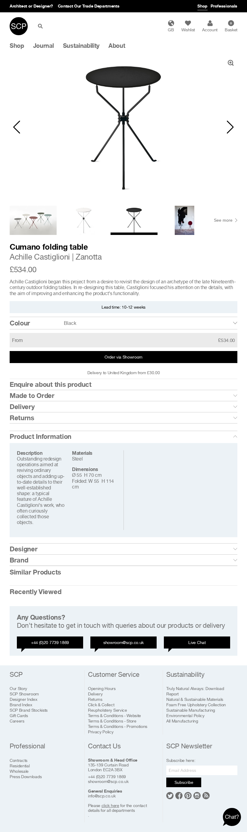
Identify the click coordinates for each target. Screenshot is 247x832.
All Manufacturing (182, 720)
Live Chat (196, 642)
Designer (23, 549)
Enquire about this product (51, 384)
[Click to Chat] (232, 817)
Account (209, 29)
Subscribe (183, 782)
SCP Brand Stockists (29, 710)
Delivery (22, 407)
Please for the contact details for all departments (117, 808)
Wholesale (19, 771)
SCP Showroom (24, 693)
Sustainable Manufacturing (190, 710)
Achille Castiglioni (40, 256)
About (116, 45)
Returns (22, 418)
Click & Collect (101, 704)
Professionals (224, 5)
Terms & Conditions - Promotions (117, 726)
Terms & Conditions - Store (112, 720)
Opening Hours (102, 688)
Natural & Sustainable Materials (194, 699)
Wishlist (188, 29)
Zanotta (89, 256)
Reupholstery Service (107, 710)
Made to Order (32, 395)
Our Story (18, 688)
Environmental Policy (185, 715)
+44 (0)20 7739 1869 (50, 642)
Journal (43, 45)
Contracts (18, 760)
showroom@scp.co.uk (123, 642)
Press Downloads (26, 776)
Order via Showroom (123, 356)
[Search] (41, 26)
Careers (17, 720)
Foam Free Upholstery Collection (196, 704)
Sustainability (81, 45)
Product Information (40, 436)
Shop (202, 5)
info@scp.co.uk (102, 795)
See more (223, 220)
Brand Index (21, 704)
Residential (20, 765)
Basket (231, 26)
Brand (19, 560)
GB (171, 29)
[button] (17, 127)
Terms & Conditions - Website (114, 715)
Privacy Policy (101, 731)
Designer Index (23, 699)
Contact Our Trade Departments (89, 5)
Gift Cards (19, 715)
